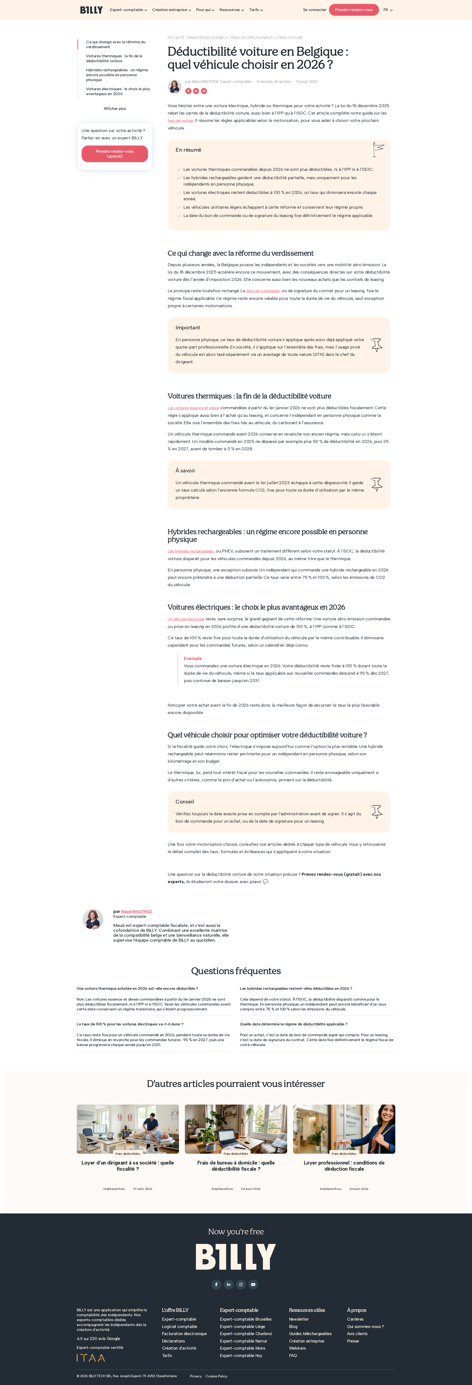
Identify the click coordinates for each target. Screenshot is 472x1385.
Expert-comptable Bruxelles (246, 1319)
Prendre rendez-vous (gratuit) (115, 154)
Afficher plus (115, 108)
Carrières (355, 1319)
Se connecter (314, 9)
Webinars (297, 1348)
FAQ (293, 1355)
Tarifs (167, 1355)
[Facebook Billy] (188, 91)
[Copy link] (204, 91)
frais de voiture (180, 120)
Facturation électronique (184, 1333)
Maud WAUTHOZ (136, 911)
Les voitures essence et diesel (193, 408)
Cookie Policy (216, 1376)
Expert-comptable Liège (242, 1326)
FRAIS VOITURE (290, 38)
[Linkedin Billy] (196, 91)
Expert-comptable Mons (242, 1348)
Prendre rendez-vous (354, 9)
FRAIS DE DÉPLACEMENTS (252, 38)
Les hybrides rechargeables (191, 551)
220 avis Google (105, 1338)
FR (386, 9)
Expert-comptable (179, 1319)
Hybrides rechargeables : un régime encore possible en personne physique (117, 75)
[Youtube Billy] (253, 1284)
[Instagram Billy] (241, 1284)
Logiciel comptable (179, 1326)
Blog (293, 1326)
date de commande (263, 291)
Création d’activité (179, 1348)
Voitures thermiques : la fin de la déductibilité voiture (114, 58)
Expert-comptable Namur (243, 1341)
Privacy (196, 1376)
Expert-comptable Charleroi (246, 1333)
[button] (154, 988)
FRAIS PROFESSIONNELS (208, 38)
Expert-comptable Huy (241, 1355)
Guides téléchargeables (310, 1333)
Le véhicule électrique (186, 619)
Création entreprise (306, 1341)
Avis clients (357, 1333)
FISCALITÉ (176, 38)
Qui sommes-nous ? (365, 1326)
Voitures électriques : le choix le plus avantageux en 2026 (118, 91)
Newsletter (299, 1319)
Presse (353, 1341)
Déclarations (173, 1341)
